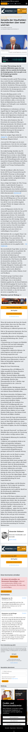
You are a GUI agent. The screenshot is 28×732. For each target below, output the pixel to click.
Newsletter (18, 3)
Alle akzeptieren (14, 717)
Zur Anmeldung (6, 591)
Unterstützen (4, 3)
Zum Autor (13, 539)
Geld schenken (14, 656)
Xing (19, 32)
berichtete (17, 193)
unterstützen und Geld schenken (14, 313)
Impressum (13, 728)
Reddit (7, 32)
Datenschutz (20, 728)
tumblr (10, 32)
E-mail (25, 32)
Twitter (2, 32)
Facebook (5, 32)
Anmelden (11, 3)
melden (24, 597)
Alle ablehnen (14, 721)
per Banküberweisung (14, 316)
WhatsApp (22, 32)
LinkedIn (16, 32)
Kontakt (7, 728)
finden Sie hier (15, 678)
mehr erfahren (14, 662)
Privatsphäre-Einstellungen (14, 724)
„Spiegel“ (3, 137)
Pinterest (13, 32)
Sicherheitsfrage (5, 673)
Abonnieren (5, 681)
